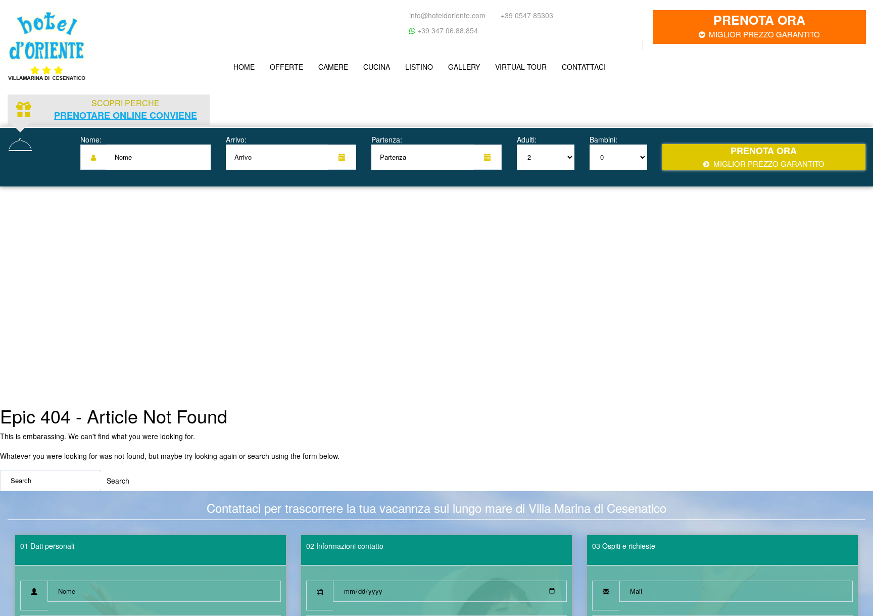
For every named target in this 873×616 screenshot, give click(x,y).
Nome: (91, 134)
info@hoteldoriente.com (447, 15)
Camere (328, 64)
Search (118, 475)
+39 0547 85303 (527, 15)
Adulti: (527, 134)
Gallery (453, 64)
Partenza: (386, 134)
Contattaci (569, 64)
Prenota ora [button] (764, 25)
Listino (410, 64)
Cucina (369, 64)
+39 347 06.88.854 (446, 30)
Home (243, 64)
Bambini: (603, 134)
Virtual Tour (508, 64)
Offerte (283, 64)
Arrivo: (236, 134)
